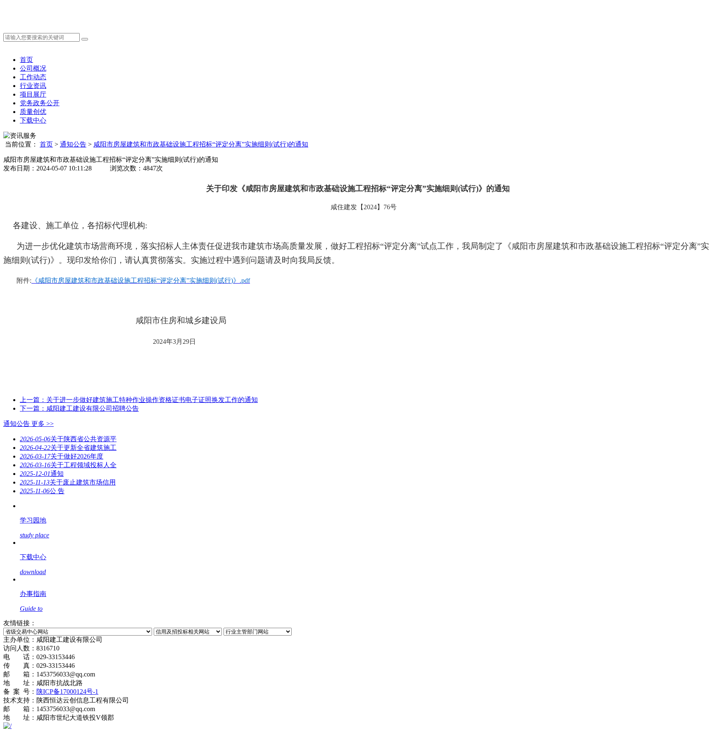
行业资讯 (33, 85)
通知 (42, 473)
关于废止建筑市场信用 (68, 482)
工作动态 (33, 76)
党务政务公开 (40, 102)
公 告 (42, 490)
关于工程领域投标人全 (68, 464)
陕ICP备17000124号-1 (67, 691)
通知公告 (73, 144)
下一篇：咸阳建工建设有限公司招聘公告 (79, 408)
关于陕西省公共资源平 (68, 438)
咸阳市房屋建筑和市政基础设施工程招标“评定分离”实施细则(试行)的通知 (200, 144)
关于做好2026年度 (61, 456)
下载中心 (33, 120)
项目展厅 (33, 94)
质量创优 (33, 111)
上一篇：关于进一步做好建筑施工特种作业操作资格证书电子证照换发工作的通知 (139, 399)
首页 (26, 59)
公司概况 (33, 68)
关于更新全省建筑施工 (68, 447)
